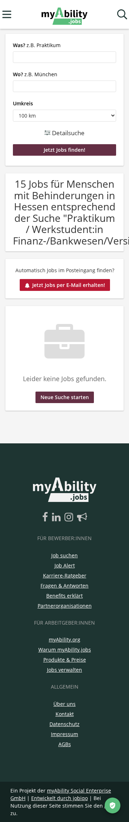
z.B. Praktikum (37, 45)
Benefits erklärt (64, 595)
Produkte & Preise (64, 659)
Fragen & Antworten (64, 585)
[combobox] (64, 57)
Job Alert (64, 565)
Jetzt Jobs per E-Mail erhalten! (68, 285)
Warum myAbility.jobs (64, 649)
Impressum (64, 734)
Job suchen (64, 555)
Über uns (64, 703)
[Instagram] (70, 517)
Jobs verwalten (64, 669)
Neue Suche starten (64, 397)
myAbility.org (64, 639)
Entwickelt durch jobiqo (59, 798)
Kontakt (65, 714)
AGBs (64, 744)
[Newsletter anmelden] (82, 517)
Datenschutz (64, 724)
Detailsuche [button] (68, 133)
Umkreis (23, 103)
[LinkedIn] (57, 517)
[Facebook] (46, 517)
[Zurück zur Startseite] (64, 14)
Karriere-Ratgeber (64, 575)
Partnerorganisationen (65, 605)
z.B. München (35, 74)
